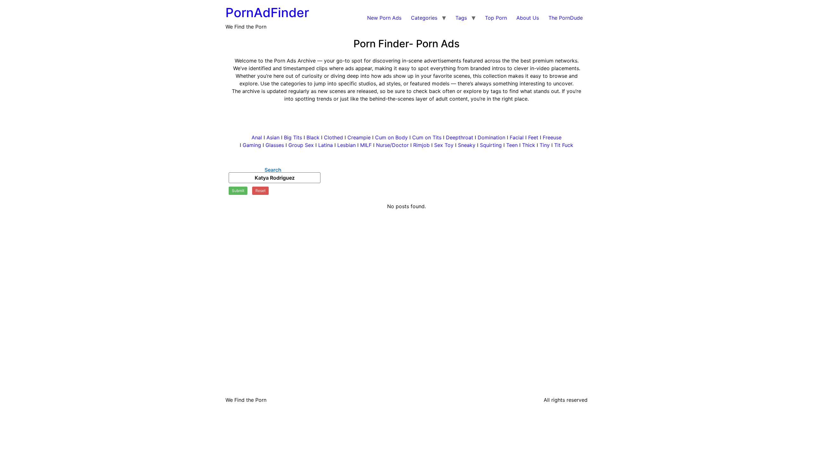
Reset (260, 190)
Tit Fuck (563, 145)
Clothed (333, 137)
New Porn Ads (384, 18)
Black (312, 137)
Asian (272, 137)
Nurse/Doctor (392, 145)
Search (273, 169)
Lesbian (346, 145)
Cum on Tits (426, 137)
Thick (529, 145)
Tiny (545, 145)
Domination (491, 137)
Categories (424, 18)
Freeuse (552, 137)
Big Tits (294, 137)
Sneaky (466, 145)
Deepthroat (459, 137)
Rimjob (421, 145)
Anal (257, 137)
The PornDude (565, 18)
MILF (366, 145)
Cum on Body (391, 137)
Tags (461, 18)
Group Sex (301, 145)
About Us (527, 18)
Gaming (252, 145)
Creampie (359, 137)
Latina (325, 145)
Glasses (274, 145)
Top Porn (496, 18)
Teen (512, 145)
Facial (517, 137)
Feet (533, 137)
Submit (238, 190)
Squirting (491, 145)
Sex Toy (444, 145)
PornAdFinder (267, 12)
